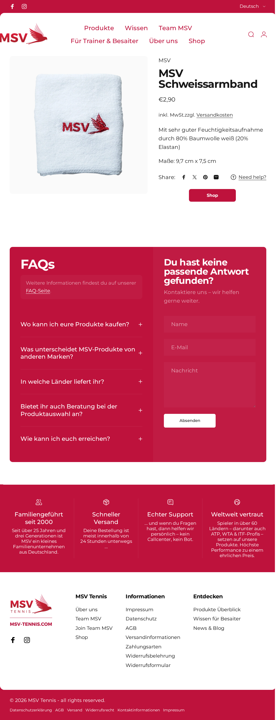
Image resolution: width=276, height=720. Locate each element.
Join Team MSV (94, 628)
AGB (131, 628)
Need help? (248, 177)
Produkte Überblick (217, 610)
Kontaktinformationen (139, 710)
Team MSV (88, 619)
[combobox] (253, 6)
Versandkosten (210, 115)
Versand (74, 710)
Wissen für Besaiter (217, 619)
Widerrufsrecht (99, 710)
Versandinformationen (153, 637)
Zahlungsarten (143, 647)
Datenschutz (141, 619)
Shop (81, 637)
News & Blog (208, 628)
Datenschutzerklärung (31, 710)
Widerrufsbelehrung (150, 656)
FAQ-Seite (58, 291)
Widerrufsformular (148, 665)
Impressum (139, 610)
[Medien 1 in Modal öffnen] (77, 123)
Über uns (86, 610)
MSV (160, 60)
